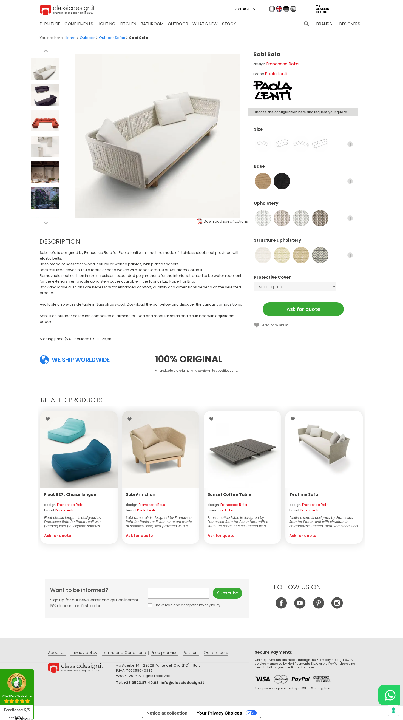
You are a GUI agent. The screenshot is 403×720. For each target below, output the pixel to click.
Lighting (106, 24)
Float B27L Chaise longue (70, 494)
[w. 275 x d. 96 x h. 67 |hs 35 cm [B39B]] (320, 144)
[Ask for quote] (79, 449)
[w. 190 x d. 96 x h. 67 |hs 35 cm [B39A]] (282, 144)
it (272, 9)
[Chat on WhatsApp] (389, 695)
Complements (78, 24)
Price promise (164, 652)
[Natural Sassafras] (263, 181)
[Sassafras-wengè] (282, 181)
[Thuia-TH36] (301, 255)
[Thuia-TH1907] (320, 255)
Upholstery (266, 203)
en (279, 9)
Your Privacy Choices (219, 713)
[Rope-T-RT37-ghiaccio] (282, 218)
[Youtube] (300, 607)
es (293, 9)
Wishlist (49, 419)
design (64, 504)
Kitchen (128, 24)
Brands (324, 24)
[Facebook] (281, 607)
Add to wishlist (275, 325)
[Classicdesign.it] (67, 10)
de (286, 9)
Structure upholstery (277, 240)
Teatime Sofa (303, 494)
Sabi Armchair (140, 494)
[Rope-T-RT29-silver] (301, 218)
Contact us (244, 9)
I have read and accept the (187, 605)
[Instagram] (337, 607)
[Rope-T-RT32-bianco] (263, 218)
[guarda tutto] (350, 144)
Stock (229, 24)
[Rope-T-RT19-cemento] (320, 218)
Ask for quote (303, 309)
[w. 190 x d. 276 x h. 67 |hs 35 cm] (263, 144)
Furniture (50, 24)
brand (58, 510)
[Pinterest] (318, 607)
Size (258, 129)
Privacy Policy (209, 605)
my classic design (322, 8)
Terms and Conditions (124, 652)
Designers (349, 24)
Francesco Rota (282, 64)
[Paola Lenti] (272, 90)
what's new (205, 24)
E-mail (180, 593)
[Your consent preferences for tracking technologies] (393, 710)
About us (57, 652)
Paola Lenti (276, 73)
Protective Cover (272, 277)
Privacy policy (83, 652)
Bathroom (152, 24)
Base (259, 166)
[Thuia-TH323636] (282, 255)
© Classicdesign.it (82, 668)
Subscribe (227, 593)
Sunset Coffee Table (229, 494)
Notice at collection (167, 713)
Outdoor (178, 24)
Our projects (216, 652)
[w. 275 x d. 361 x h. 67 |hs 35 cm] (301, 144)
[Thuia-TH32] (263, 255)
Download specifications (226, 221)
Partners (191, 652)
